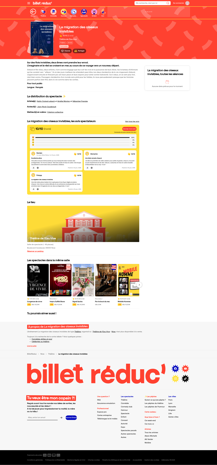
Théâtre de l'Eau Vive (68, 39)
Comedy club (126, 407)
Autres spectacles (128, 434)
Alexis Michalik (151, 436)
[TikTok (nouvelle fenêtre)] (185, 378)
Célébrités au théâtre (40, 342)
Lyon (170, 403)
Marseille (172, 407)
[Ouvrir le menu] (29, 3)
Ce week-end (150, 420)
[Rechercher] (168, 3)
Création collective (55, 112)
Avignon (171, 410)
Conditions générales (35, 460)
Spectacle (125, 413)
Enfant (123, 417)
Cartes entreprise (104, 415)
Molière (148, 443)
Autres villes (173, 417)
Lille (170, 413)
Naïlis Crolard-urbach (46, 101)
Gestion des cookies (151, 460)
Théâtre (77, 332)
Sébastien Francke (80, 101)
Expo (123, 427)
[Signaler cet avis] (38, 168)
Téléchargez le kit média (107, 419)
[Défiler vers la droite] (105, 13)
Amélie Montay (63, 101)
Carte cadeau (150, 412)
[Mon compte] (187, 3)
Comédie (125, 403)
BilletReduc (32, 354)
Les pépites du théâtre (154, 403)
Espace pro (102, 412)
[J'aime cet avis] (33, 168)
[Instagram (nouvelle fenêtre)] (175, 378)
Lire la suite (31, 346)
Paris (170, 400)
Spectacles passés (129, 430)
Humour (124, 410)
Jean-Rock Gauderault (46, 107)
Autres (123, 437)
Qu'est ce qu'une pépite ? (155, 400)
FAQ (99, 400)
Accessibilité (137, 460)
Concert (124, 420)
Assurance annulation (106, 403)
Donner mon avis (129, 129)
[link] (54, 153)
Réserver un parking (35, 251)
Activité (124, 424)
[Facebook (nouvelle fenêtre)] (175, 368)
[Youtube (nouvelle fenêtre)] (185, 368)
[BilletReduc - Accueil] (42, 3)
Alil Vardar (149, 439)
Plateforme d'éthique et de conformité (116, 460)
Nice (113, 332)
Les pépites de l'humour (155, 407)
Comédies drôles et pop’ (42, 339)
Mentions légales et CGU (76, 460)
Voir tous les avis (132, 121)
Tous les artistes (151, 432)
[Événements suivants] (139, 285)
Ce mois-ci (149, 424)
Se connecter (178, 3)
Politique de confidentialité (55, 460)
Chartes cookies (94, 460)
